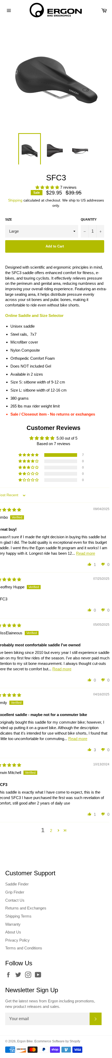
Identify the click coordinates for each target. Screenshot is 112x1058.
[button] (47, 187)
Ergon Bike (25, 1041)
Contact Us (14, 900)
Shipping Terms (18, 916)
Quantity (89, 219)
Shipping (15, 200)
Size (8, 219)
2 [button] (51, 830)
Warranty (13, 924)
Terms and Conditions (23, 948)
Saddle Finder (17, 884)
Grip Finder (14, 892)
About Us (13, 932)
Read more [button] (85, 553)
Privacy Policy (17, 940)
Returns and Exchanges (25, 908)
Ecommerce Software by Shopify (57, 1041)
